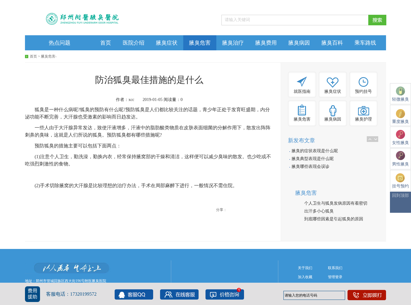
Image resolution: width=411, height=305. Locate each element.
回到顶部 (400, 195)
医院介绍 (133, 43)
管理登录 (335, 277)
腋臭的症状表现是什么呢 (315, 151)
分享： (221, 210)
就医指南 (302, 91)
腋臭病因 (299, 43)
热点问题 (59, 43)
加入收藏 (305, 277)
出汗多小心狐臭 (319, 211)
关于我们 (305, 268)
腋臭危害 (200, 43)
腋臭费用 (266, 43)
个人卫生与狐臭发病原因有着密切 (335, 203)
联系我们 (335, 268)
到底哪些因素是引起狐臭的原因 (333, 219)
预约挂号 (363, 91)
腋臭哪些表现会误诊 (310, 166)
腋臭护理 (363, 119)
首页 (105, 43)
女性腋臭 (400, 142)
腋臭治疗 (233, 43)
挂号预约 (400, 186)
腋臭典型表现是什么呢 (313, 158)
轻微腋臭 (400, 99)
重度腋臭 (400, 121)
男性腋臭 (400, 164)
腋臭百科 (332, 43)
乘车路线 (365, 43)
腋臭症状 (167, 43)
